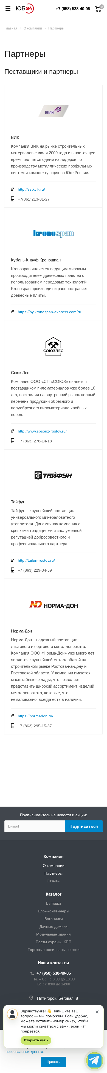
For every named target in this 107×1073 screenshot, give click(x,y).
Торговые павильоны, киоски (54, 949)
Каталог (53, 894)
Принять (53, 1062)
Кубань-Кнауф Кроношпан (36, 260)
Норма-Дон (21, 631)
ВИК (15, 137)
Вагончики (53, 919)
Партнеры (53, 873)
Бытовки (53, 903)
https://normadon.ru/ (35, 716)
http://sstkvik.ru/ (31, 189)
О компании (53, 865)
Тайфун (18, 501)
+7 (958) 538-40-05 (73, 8)
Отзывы (53, 881)
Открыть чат (36, 1040)
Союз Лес (20, 372)
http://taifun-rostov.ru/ (36, 560)
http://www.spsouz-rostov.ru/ (42, 431)
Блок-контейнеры (53, 911)
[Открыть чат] (94, 1060)
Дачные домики (53, 926)
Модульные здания (53, 934)
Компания (54, 856)
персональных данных (24, 1052)
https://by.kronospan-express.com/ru (49, 312)
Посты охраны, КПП (53, 942)
